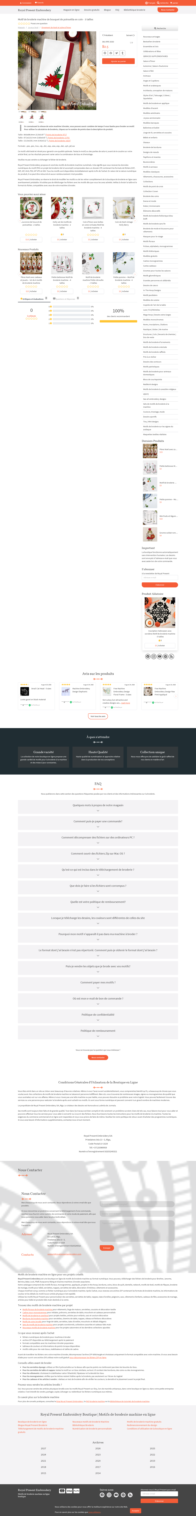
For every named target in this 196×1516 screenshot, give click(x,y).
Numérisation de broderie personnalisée (92, 1428)
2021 (43, 1460)
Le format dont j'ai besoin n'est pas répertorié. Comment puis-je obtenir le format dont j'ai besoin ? (98, 950)
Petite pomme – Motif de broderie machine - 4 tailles (123, 280)
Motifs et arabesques (152, 85)
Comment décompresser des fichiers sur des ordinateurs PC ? (98, 837)
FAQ (117, 9)
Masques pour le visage (153, 236)
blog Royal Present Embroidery (69, 1401)
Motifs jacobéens (150, 295)
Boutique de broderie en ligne (32, 1421)
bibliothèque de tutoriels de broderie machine (129, 1401)
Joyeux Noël (33, 27)
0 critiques (31, 315)
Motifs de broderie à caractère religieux (159, 389)
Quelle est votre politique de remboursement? (98, 902)
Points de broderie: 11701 (59, 137)
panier (175, 3)
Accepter (135, 1510)
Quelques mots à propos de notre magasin (98, 805)
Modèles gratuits (150, 256)
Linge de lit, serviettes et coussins (157, 132)
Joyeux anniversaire (151, 118)
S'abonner (160, 585)
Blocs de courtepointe (152, 379)
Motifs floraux (149, 241)
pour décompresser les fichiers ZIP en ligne (88, 1357)
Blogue (107, 9)
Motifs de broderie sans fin (154, 223)
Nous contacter (98, 1057)
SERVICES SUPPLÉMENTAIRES (155, 56)
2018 (43, 1467)
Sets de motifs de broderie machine (38, 1324)
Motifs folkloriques (151, 251)
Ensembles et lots (150, 46)
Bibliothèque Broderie (83, 1425)
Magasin (21, 27)
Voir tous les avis (98, 716)
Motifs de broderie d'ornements (156, 342)
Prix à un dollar (149, 357)
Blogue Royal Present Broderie (32, 1425)
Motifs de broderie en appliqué (36, 1315)
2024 (43, 1454)
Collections (148, 181)
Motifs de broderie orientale (155, 347)
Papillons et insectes (152, 157)
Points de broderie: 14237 (60, 140)
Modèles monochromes (153, 319)
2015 (43, 1473)
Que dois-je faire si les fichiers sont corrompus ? (98, 885)
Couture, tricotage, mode (154, 411)
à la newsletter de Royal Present (155, 573)
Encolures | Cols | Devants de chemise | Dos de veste (159, 336)
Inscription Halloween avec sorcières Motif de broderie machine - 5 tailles (160, 634)
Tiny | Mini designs (151, 421)
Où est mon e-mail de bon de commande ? (98, 998)
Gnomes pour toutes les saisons (157, 270)
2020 (98, 1460)
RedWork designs (150, 384)
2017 (98, 1467)
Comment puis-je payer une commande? (98, 821)
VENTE (146, 394)
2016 (152, 1467)
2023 (98, 1454)
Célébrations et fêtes (152, 51)
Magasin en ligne (71, 9)
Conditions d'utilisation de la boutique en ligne (149, 1428)
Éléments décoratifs (151, 211)
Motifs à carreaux (150, 167)
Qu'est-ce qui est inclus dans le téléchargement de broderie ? (98, 869)
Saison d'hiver (149, 61)
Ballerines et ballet (151, 127)
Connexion (26, 3)
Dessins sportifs (150, 416)
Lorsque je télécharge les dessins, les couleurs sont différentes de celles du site (98, 918)
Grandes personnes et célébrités (157, 280)
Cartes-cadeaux (149, 266)
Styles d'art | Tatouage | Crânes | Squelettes (156, 97)
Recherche (161, 28)
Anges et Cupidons (151, 80)
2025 (152, 1448)
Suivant (129, 35)
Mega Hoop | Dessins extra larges (157, 314)
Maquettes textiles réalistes (154, 434)
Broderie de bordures (152, 147)
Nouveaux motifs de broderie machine (39, 1327)
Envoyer (106, 1248)
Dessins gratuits (91, 9)
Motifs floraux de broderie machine (38, 1309)
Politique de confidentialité (98, 1014)
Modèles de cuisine (151, 300)
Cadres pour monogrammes (35, 1312)
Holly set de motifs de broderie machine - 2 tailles (62, 225)
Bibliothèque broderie (134, 9)
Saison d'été (148, 71)
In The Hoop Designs (152, 290)
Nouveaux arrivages (151, 36)
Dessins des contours (152, 361)
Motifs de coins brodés (32, 1321)
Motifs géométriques (152, 275)
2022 (152, 1454)
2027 (43, 1448)
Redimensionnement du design (142, 1425)
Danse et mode (149, 201)
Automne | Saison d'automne (155, 66)
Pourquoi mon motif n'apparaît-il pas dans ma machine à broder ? (98, 934)
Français (151, 3)
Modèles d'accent (150, 108)
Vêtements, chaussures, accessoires (158, 176)
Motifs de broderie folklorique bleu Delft (158, 217)
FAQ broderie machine (95, 1401)
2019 (152, 1460)
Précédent (108, 35)
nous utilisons (94, 1512)
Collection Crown (150, 191)
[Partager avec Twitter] (116, 53)
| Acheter (31, 239)
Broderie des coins (151, 196)
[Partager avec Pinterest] (105, 53)
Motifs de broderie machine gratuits (144, 1421)
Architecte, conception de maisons (157, 90)
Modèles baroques (151, 123)
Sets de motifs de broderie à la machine (156, 405)
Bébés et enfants (150, 137)
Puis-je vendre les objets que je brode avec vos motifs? (98, 966)
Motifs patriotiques (151, 366)
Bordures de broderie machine (35, 1318)
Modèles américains (151, 113)
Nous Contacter (167, 9)
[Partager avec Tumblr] (122, 53)
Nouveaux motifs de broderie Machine (90, 1421)
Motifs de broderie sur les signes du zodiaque (158, 428)
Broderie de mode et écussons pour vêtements (158, 230)
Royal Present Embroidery (34, 10)
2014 (98, 1473)
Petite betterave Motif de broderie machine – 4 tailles (62, 280)
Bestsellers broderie (151, 41)
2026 (98, 1448)
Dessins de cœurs (150, 285)
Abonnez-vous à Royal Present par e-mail (158, 1489)
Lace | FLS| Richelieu (151, 310)
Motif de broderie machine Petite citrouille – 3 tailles (93, 280)
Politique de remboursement (98, 1030)
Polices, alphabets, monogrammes (158, 246)
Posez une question (39, 23)
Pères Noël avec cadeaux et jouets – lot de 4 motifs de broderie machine (31, 280)
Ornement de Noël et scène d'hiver (56, 27)
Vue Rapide (31, 209)
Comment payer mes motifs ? (98, 982)
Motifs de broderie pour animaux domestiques (157, 373)
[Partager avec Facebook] (110, 53)
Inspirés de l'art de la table (154, 305)
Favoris (40, 2)
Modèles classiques (151, 171)
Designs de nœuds (151, 152)
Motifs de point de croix (153, 186)
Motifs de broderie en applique (156, 103)
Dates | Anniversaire (151, 206)
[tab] (34, 299)
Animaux (147, 76)
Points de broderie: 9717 (56, 134)
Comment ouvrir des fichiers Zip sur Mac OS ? (98, 853)
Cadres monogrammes (153, 261)
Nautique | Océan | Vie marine (155, 329)
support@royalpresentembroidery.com (64, 1254)
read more (125, 703)
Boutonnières (149, 162)
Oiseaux (146, 142)
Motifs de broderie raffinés (154, 352)
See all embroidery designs (154, 399)
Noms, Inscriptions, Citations (155, 324)
